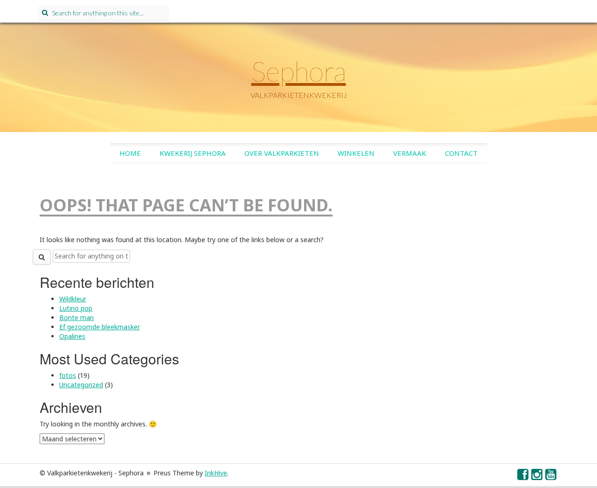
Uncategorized (81, 384)
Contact (461, 153)
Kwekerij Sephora (193, 153)
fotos (67, 375)
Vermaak (409, 153)
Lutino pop (75, 308)
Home (130, 153)
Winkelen (356, 153)
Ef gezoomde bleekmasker (99, 326)
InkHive (216, 472)
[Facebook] (523, 476)
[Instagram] (537, 476)
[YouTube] (551, 476)
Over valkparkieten (281, 153)
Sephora (298, 71)
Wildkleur (72, 298)
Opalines (72, 336)
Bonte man (76, 317)
